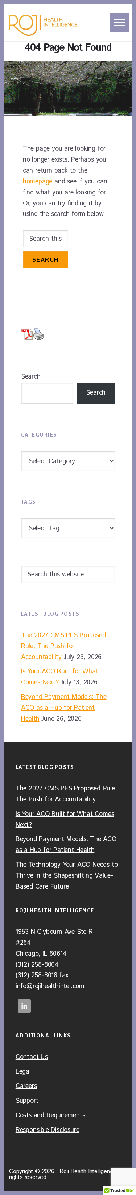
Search (31, 377)
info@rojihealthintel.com (50, 986)
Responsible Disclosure (47, 1130)
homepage (37, 181)
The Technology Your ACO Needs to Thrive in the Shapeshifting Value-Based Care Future (67, 876)
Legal (23, 1071)
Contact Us (32, 1057)
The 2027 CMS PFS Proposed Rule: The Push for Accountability (63, 646)
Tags (28, 502)
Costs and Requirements (50, 1115)
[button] (119, 22)
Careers (26, 1086)
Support (27, 1101)
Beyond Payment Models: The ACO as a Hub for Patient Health (64, 708)
